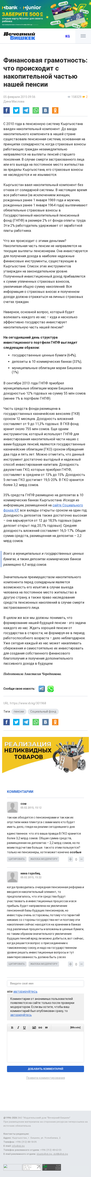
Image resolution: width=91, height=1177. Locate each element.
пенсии (19, 711)
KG (67, 36)
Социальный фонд (43, 711)
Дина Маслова (13, 101)
